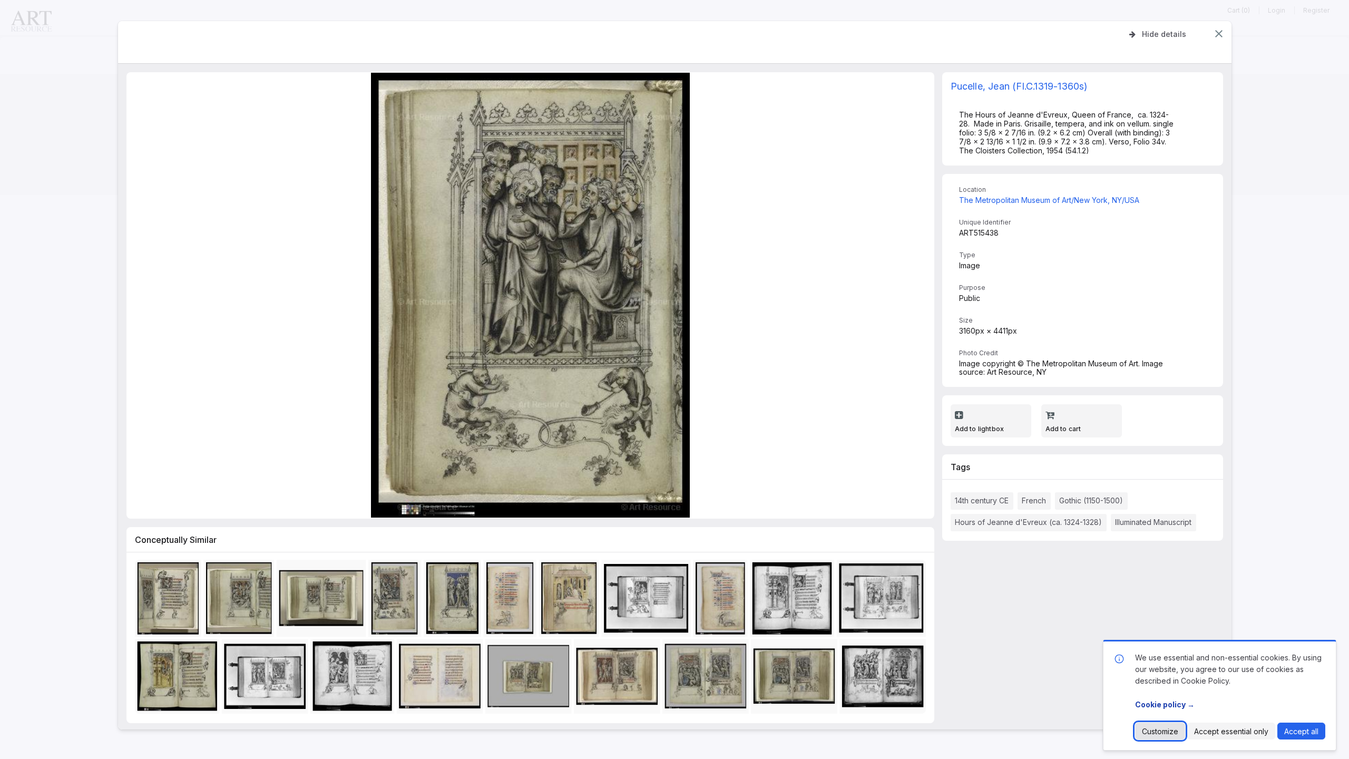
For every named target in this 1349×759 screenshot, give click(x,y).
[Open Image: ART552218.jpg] (707, 678)
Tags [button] (960, 467)
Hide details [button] (1164, 34)
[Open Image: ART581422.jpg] (442, 678)
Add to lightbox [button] (979, 429)
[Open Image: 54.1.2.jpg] (170, 600)
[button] (1219, 33)
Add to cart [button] (1063, 429)
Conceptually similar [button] (176, 539)
